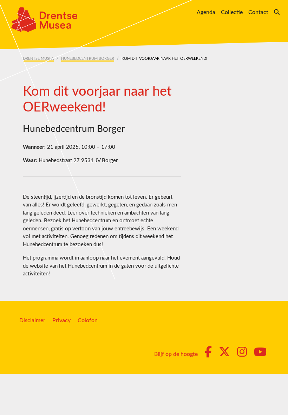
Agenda (206, 12)
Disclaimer (32, 320)
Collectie (232, 12)
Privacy (61, 320)
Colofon (88, 320)
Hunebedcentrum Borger (87, 58)
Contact (258, 12)
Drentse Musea (38, 58)
